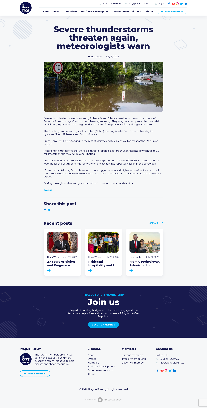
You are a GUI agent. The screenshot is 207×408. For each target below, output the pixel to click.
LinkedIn (185, 3)
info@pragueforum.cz (139, 3)
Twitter (181, 3)
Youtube (173, 3)
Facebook (169, 3)
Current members (132, 355)
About (149, 11)
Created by (90, 399)
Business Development (95, 11)
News (46, 11)
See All (154, 223)
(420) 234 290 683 (111, 3)
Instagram (177, 3)
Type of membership (134, 358)
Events (57, 11)
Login (161, 3)
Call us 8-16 (162, 355)
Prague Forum (26, 8)
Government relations (128, 11)
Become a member (172, 11)
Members (72, 11)
